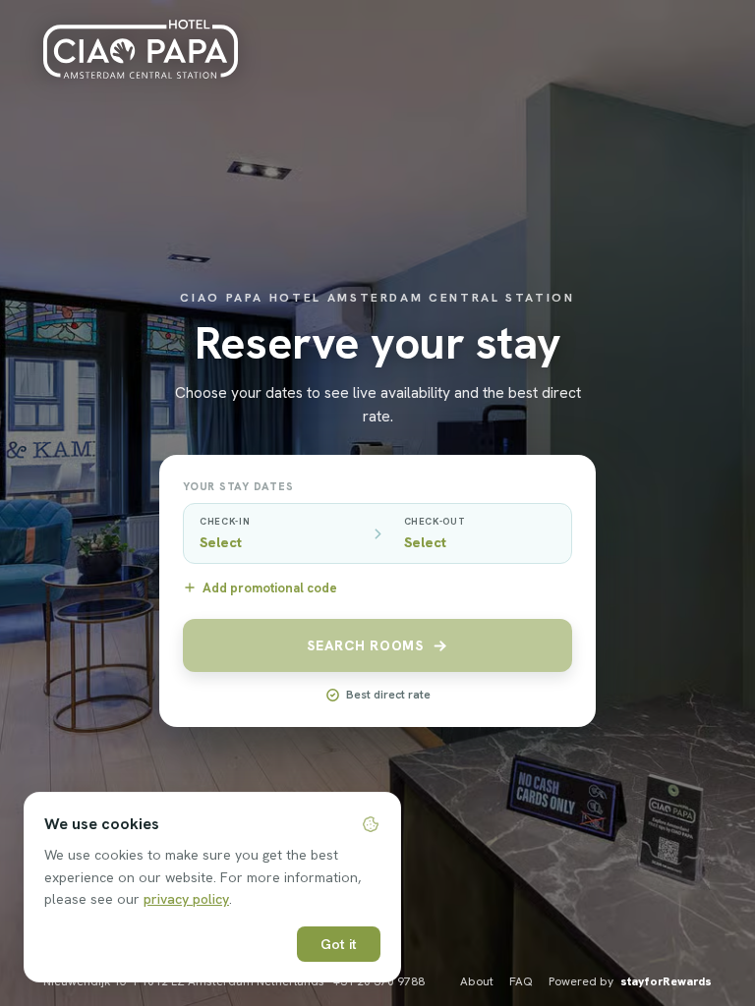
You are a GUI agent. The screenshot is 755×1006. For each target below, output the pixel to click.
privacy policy (186, 899)
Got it (338, 944)
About (477, 981)
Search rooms (365, 645)
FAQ (521, 981)
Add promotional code (270, 588)
